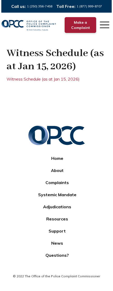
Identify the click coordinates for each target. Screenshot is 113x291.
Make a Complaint (80, 25)
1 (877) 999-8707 (89, 6)
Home (57, 158)
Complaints (57, 182)
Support (57, 231)
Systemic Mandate (57, 194)
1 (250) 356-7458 (39, 6)
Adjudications (57, 206)
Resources (57, 218)
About (57, 170)
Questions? (57, 255)
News (57, 243)
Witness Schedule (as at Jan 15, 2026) (43, 79)
